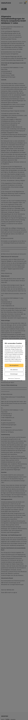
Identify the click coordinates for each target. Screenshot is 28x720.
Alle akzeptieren (14, 365)
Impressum (17, 378)
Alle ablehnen (14, 369)
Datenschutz (11, 378)
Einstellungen (14, 374)
